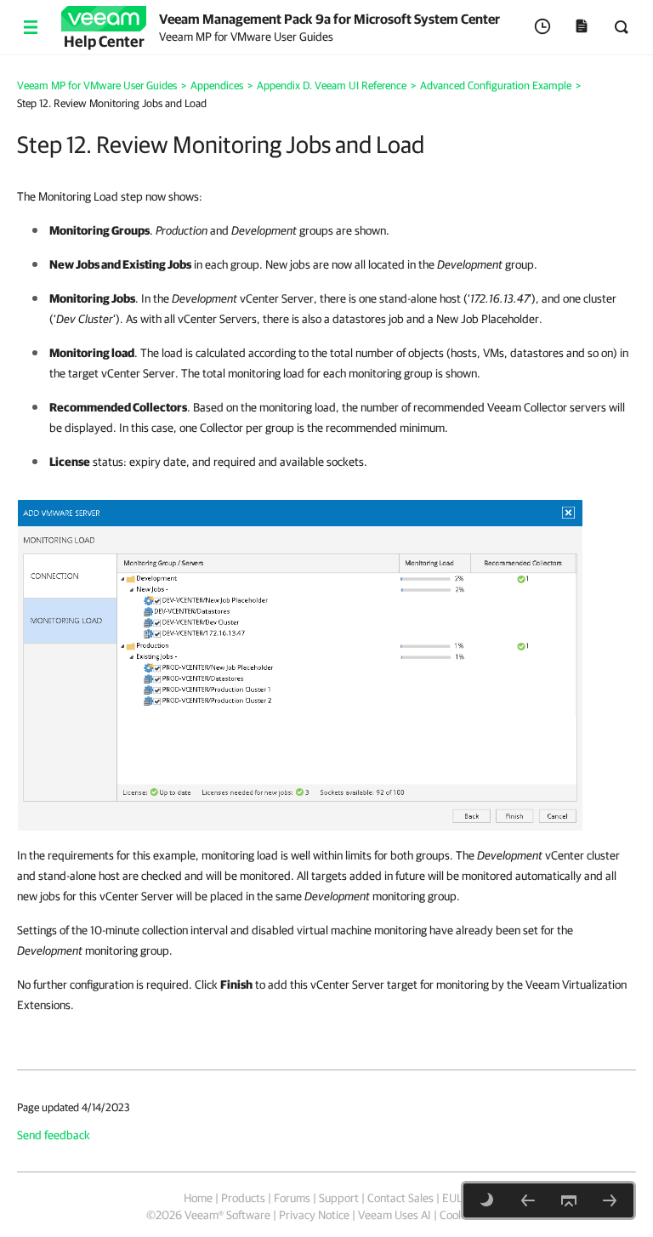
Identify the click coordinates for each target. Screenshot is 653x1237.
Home (198, 1198)
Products (243, 1198)
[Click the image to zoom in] (300, 664)
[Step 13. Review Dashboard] (609, 1200)
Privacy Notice (314, 1215)
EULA (455, 1198)
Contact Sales (400, 1198)
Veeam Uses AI (394, 1215)
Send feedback (53, 1135)
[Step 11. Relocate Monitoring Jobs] (528, 1200)
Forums (292, 1198)
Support (339, 1198)
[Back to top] (569, 1200)
